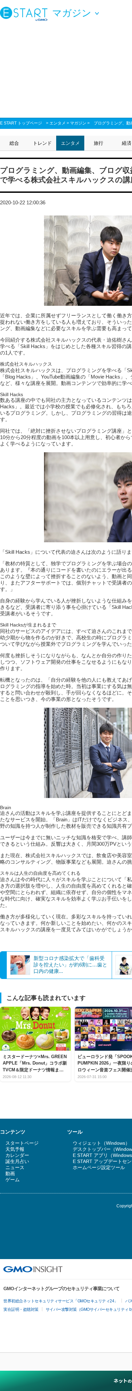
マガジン (78, 123)
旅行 (98, 143)
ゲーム (12, 1179)
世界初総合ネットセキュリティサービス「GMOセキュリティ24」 (60, 1301)
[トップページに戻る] (25, 13)
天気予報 (14, 1149)
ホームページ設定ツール (99, 1167)
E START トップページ (21, 123)
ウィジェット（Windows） (101, 1143)
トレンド (42, 143)
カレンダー (17, 1155)
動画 (10, 1173)
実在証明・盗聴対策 (21, 1309)
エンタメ (57, 123)
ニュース (14, 1167)
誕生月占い (17, 1161)
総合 (14, 143)
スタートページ (22, 1143)
